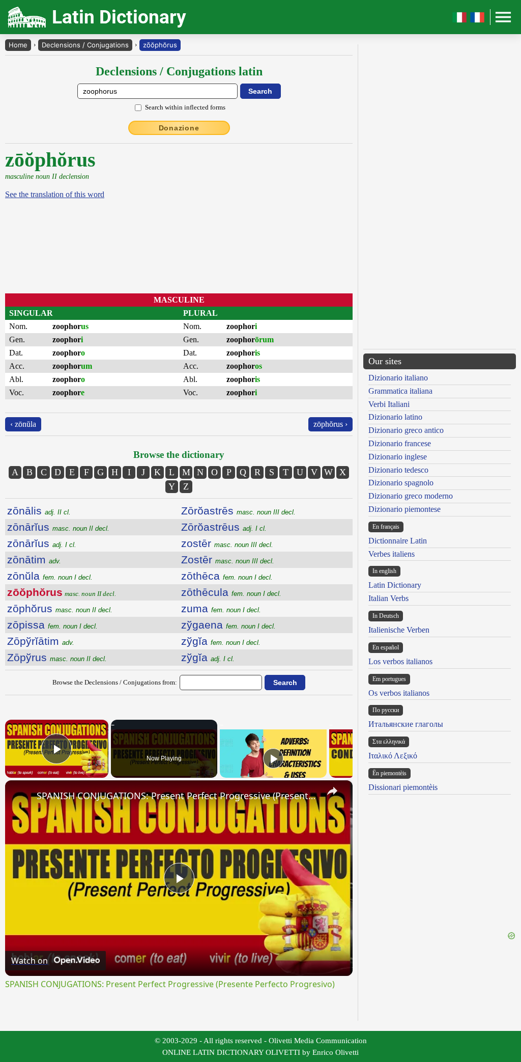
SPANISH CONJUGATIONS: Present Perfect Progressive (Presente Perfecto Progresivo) (177, 795)
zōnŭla (50, 576)
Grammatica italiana (400, 391)
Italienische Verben (398, 629)
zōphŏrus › (330, 424)
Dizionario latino (395, 417)
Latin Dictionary (394, 585)
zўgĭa (220, 641)
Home (18, 45)
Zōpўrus (57, 657)
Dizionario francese (399, 443)
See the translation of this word (54, 194)
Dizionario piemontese (404, 509)
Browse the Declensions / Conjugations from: (114, 682)
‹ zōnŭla (23, 424)
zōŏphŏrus (160, 45)
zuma (221, 608)
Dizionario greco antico (406, 430)
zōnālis (39, 510)
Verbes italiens (391, 554)
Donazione (179, 128)
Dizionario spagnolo (400, 482)
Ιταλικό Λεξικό (392, 755)
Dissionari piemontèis (403, 787)
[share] (332, 791)
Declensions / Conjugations (85, 45)
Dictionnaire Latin (397, 540)
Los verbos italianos (400, 661)
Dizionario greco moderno (410, 496)
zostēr (227, 543)
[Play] (273, 758)
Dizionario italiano (398, 377)
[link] (21, 796)
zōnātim (34, 559)
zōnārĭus (58, 527)
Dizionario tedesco (398, 470)
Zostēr (227, 559)
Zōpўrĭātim (40, 641)
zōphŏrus (59, 608)
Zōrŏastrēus (224, 527)
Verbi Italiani (389, 404)
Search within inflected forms (185, 107)
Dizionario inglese (397, 456)
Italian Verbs (388, 598)
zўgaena (228, 625)
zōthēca (227, 576)
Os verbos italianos (398, 693)
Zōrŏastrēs (238, 510)
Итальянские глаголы (405, 724)
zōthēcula (231, 592)
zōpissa (52, 625)
